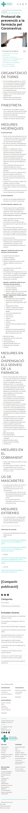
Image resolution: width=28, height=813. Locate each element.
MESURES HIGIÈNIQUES (10, 57)
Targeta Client (4, 747)
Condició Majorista (6, 709)
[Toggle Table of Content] (23, 51)
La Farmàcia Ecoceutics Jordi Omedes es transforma (13, 662)
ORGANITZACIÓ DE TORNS (10, 53)
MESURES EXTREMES (9, 66)
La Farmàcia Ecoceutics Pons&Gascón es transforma (13, 646)
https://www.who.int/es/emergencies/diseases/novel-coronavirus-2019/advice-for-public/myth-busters (13, 549)
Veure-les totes (4, 697)
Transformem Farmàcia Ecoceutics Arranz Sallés (13, 630)
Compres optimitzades (4, 707)
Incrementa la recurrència (18, 693)
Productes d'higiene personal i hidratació (6, 772)
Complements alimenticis (5, 779)
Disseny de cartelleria (20, 690)
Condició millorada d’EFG (6, 703)
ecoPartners (4, 692)
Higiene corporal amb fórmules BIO (6, 793)
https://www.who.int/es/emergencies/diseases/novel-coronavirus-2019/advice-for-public (13, 541)
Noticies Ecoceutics (20, 758)
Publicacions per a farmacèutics (10, 606)
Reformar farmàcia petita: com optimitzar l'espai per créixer (13, 617)
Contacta (3, 751)
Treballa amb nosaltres (7, 754)
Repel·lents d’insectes (6, 785)
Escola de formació (6, 690)
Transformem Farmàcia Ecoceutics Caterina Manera (11, 651)
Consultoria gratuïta (20, 771)
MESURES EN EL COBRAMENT (11, 62)
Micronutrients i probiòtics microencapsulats (5, 789)
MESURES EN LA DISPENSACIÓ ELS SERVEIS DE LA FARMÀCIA (13, 59)
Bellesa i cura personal (21, 754)
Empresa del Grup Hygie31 (6, 757)
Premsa (3, 752)
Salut (16, 749)
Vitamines (17, 751)
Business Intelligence (6, 694)
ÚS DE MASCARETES (8, 64)
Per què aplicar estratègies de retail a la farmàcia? (13, 622)
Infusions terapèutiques (4, 782)
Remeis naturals (19, 756)
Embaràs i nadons (19, 752)
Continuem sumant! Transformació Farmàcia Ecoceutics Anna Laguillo (11, 656)
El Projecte (4, 749)
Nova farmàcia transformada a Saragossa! (13, 626)
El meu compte (19, 769)
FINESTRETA (6, 55)
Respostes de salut (20, 747)
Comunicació (5, 602)
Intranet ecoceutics (20, 767)
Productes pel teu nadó (6, 775)
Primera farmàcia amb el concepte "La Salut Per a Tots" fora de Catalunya (12, 636)
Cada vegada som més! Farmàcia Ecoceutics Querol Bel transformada (12, 641)
